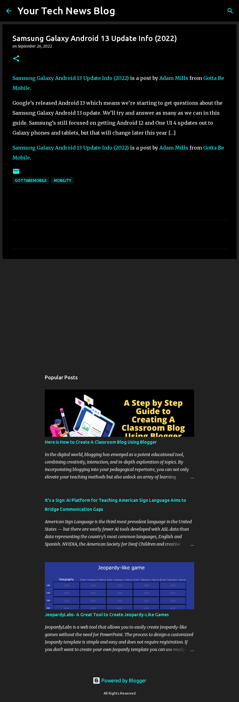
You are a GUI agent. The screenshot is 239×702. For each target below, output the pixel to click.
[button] (16, 59)
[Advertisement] (119, 311)
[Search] (124, 10)
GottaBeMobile (31, 180)
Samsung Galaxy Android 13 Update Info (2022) (70, 78)
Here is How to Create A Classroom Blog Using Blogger (101, 442)
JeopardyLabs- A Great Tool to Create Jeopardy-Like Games (107, 614)
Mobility (62, 180)
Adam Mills (173, 78)
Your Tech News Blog (66, 10)
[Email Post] (16, 174)
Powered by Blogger (123, 680)
